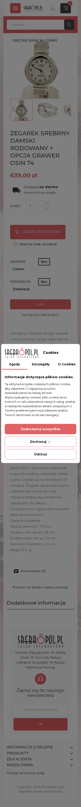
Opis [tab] (40, 304)
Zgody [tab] (14, 364)
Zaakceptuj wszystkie (41, 429)
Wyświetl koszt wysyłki (40, 192)
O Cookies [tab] (67, 364)
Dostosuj (39, 442)
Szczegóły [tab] (41, 364)
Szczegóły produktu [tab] (40, 315)
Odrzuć (40, 454)
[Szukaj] (69, 25)
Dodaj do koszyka (41, 232)
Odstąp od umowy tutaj (25, 773)
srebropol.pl (54, 787)
